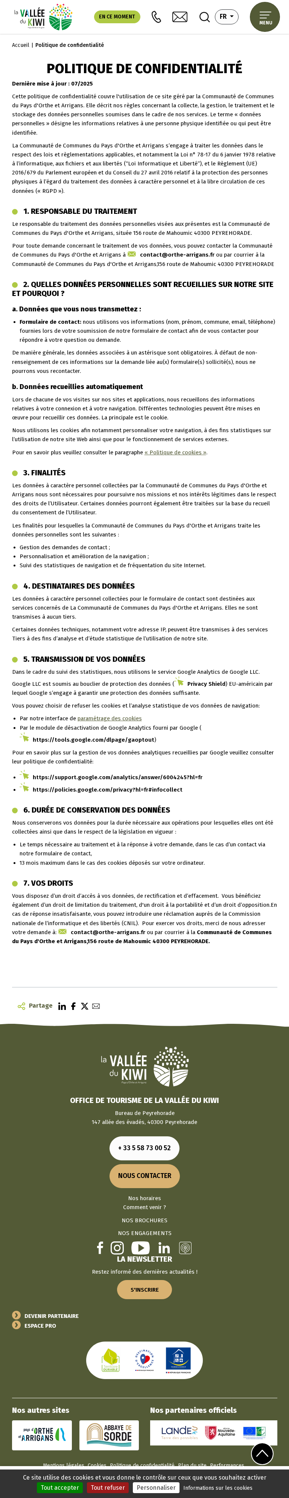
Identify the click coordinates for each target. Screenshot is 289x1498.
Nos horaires (144, 1198)
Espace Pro (40, 1325)
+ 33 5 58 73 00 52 (144, 1148)
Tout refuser (108, 1487)
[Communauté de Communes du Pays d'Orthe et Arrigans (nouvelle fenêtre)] (42, 1435)
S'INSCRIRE (145, 1289)
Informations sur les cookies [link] (217, 1488)
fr (229, 16)
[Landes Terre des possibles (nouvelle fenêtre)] (179, 1432)
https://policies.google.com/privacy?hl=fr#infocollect (108, 789)
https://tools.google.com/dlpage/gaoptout (93, 739)
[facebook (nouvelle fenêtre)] (100, 1247)
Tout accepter (60, 1487)
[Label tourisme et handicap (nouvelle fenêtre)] (178, 1360)
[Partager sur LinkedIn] (60, 1005)
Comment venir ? (144, 1207)
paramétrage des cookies (110, 718)
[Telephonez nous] (156, 17)
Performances (227, 1465)
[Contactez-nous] (179, 17)
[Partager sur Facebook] (71, 1005)
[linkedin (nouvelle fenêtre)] (164, 1247)
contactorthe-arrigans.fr (177, 254)
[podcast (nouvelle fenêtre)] (185, 1247)
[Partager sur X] (82, 1005)
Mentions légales (63, 1465)
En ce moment (117, 17)
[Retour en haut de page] (262, 1453)
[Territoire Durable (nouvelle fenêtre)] (110, 1360)
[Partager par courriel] (94, 1005)
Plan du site (192, 1465)
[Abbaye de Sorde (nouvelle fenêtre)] (109, 1435)
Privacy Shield (206, 684)
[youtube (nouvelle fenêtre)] (140, 1247)
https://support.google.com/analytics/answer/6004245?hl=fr (117, 777)
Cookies (97, 1465)
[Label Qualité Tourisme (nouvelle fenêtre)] (144, 1360)
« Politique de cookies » (175, 452)
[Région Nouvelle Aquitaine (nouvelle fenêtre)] (220, 1432)
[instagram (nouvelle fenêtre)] (117, 1247)
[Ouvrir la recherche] (205, 17)
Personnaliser (156, 1487)
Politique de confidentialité (142, 1465)
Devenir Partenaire (51, 1316)
